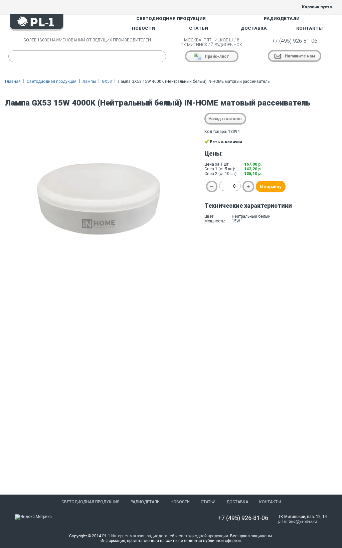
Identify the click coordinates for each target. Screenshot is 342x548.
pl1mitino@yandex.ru (297, 521)
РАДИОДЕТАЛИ (282, 18)
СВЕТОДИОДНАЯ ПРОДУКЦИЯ (171, 18)
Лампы (89, 81)
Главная (13, 81)
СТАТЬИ (198, 28)
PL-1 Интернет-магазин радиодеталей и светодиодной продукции (165, 536)
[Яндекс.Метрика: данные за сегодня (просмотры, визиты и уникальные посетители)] (33, 517)
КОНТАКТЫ (309, 28)
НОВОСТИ (143, 28)
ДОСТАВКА (254, 28)
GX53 (107, 81)
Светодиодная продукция (51, 81)
